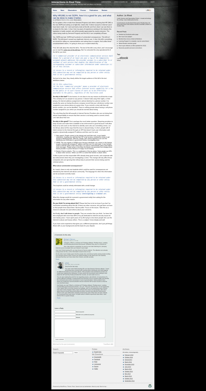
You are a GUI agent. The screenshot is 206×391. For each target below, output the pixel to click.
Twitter (96, 369)
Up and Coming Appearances (139, 2)
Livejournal (97, 364)
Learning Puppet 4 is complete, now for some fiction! (134, 41)
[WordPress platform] (150, 387)
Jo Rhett (57, 20)
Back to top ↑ (103, 386)
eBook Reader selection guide (127, 43)
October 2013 (129, 371)
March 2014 (128, 369)
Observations (72, 10)
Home (55, 10)
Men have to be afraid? (125, 36)
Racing (96, 366)
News (62, 10)
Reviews (104, 10)
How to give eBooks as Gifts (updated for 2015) (132, 45)
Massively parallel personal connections (130, 48)
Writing (118, 60)
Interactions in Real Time (66, 2)
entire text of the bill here (72, 50)
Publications (94, 10)
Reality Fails (97, 352)
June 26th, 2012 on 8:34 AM (72, 264)
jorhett (67, 263)
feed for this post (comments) (64, 344)
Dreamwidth (97, 357)
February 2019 (129, 355)
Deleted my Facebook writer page (128, 34)
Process (83, 10)
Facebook (97, 359)
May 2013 (128, 374)
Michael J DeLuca (69, 239)
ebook (124, 58)
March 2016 (128, 362)
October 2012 (129, 378)
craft (118, 58)
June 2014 (128, 367)
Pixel (73, 386)
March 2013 (128, 376)
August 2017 (128, 359)
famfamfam (88, 386)
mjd (98, 386)
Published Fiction (106, 2)
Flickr (95, 362)
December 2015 (129, 364)
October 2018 (129, 357)
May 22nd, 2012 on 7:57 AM (71, 240)
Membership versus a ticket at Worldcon (130, 39)
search (152, 2)
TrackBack (108, 344)
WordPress (63, 386)
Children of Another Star (121, 2)
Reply (57, 259)
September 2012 (130, 381)
